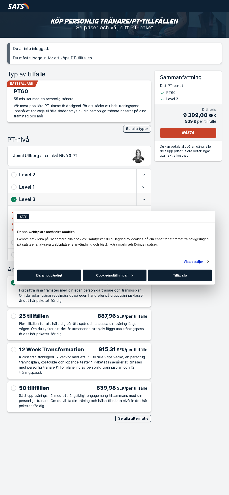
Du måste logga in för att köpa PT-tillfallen (52, 58)
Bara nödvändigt (49, 275)
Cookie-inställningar (112, 275)
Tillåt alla (180, 275)
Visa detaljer (193, 262)
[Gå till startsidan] (18, 6)
